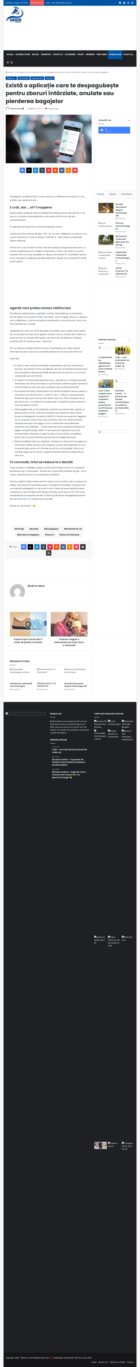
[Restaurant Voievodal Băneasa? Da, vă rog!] (105, 240)
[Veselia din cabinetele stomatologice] (21, 674)
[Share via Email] (83, 547)
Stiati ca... (11, 78)
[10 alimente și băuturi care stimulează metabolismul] (128, 832)
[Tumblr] (42, 170)
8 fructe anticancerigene (123, 226)
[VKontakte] (62, 170)
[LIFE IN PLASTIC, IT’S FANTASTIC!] (48, 674)
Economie (70, 54)
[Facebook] (22, 170)
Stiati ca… (128, 54)
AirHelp (50, 313)
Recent (112, 194)
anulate (35, 528)
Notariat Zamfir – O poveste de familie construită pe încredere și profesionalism (122, 400)
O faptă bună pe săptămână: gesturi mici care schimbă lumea (105, 364)
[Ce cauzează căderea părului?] (114, 1244)
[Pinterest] (48, 170)
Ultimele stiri (22, 54)
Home (10, 72)
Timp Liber (101, 54)
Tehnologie (115, 54)
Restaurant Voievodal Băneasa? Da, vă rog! (122, 240)
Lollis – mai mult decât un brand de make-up (64, 3)
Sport (81, 54)
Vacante (49, 78)
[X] (29, 170)
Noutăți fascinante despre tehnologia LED (75, 684)
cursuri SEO (87, 1358)
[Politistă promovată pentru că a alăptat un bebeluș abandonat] (100, 1145)
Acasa (10, 54)
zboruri (50, 534)
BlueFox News (16, 109)
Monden (90, 54)
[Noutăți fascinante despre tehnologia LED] (76, 674)
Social (35, 54)
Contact (130, 1362)
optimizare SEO (71, 1358)
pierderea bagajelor (29, 534)
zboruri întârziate (70, 534)
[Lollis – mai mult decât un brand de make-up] (122, 350)
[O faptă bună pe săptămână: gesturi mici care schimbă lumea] (105, 350)
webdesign (58, 1358)
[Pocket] (75, 170)
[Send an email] (23, 109)
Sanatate (46, 54)
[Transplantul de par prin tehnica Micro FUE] (128, 1244)
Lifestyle (58, 54)
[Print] (48, 553)
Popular (100, 194)
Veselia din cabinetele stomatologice (21, 684)
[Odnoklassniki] (68, 170)
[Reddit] (55, 170)
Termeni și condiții (117, 1362)
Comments (126, 194)
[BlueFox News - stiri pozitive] (15, 14)
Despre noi (103, 1362)
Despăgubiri (52, 528)
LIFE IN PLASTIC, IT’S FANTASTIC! (46, 684)
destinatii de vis (21, 499)
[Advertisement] (95, 27)
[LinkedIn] (35, 170)
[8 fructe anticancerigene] (105, 227)
